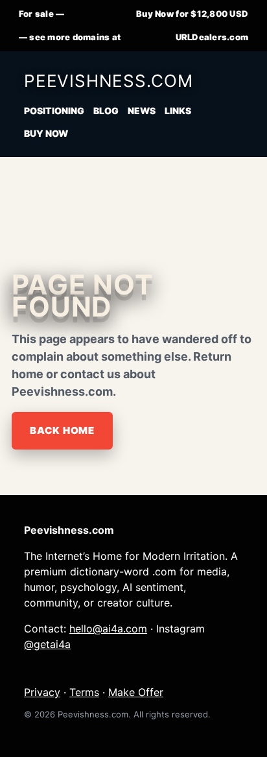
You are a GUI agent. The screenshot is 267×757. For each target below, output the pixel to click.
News (142, 110)
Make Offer (135, 692)
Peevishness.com (108, 81)
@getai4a (47, 644)
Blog (106, 110)
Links (178, 110)
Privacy (42, 692)
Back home (62, 430)
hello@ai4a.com (108, 628)
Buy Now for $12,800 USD (192, 13)
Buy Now (46, 133)
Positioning (54, 110)
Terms (84, 692)
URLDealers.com (212, 37)
